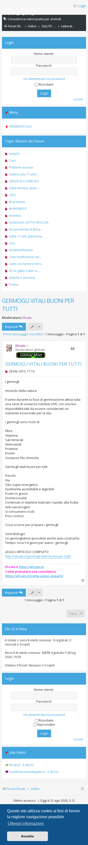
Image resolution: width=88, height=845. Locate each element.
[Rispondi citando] (72, 348)
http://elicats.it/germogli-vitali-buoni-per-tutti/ (38, 556)
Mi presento (17, 202)
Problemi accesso (21, 167)
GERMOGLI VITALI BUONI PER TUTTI (38, 304)
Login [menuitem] (81, 5)
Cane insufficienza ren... (25, 257)
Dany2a (14, 154)
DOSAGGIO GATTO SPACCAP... (30, 222)
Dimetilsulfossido (21, 250)
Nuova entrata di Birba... (26, 229)
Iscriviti (78, 99)
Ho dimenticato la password (44, 79)
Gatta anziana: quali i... (24, 188)
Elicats (27, 317)
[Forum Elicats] (20, 11)
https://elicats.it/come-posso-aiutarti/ (34, 576)
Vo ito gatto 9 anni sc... (24, 271)
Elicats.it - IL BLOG (21, 765)
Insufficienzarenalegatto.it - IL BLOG (33, 772)
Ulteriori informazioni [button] (26, 823)
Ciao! (12, 160)
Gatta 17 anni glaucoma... (26, 236)
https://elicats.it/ (31, 567)
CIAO (12, 195)
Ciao (12, 243)
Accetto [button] (27, 836)
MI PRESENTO (18, 209)
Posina (13, 284)
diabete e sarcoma (22, 278)
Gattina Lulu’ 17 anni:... (24, 174)
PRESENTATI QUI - (21, 126)
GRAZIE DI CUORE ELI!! (24, 181)
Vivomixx (15, 216)
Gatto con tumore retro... (26, 264)
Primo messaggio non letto (23, 334)
